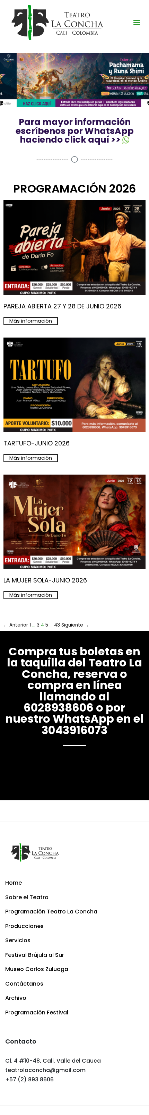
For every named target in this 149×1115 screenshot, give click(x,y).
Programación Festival (36, 1012)
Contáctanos (24, 984)
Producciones (24, 926)
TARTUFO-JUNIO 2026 (36, 443)
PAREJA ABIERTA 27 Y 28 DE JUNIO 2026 (62, 306)
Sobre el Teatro (27, 897)
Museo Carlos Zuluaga (36, 969)
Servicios (17, 940)
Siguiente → (75, 625)
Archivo (15, 998)
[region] (74, 80)
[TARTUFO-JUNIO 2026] (74, 431)
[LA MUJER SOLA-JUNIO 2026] (74, 568)
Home (13, 883)
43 (57, 625)
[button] (74, 80)
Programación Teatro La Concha (51, 912)
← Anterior (15, 625)
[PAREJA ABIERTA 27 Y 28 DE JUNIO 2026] (74, 294)
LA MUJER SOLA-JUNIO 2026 (45, 580)
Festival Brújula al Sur (34, 955)
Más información (30, 320)
